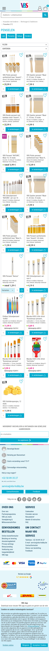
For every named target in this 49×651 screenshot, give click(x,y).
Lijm (3, 36)
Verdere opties (8, 645)
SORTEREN (6, 49)
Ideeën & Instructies (32, 519)
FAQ (26, 522)
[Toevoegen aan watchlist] (21, 55)
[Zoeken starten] (45, 15)
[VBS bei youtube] (34, 499)
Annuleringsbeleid (8, 541)
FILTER (4, 45)
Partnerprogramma (9, 514)
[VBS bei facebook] (19, 499)
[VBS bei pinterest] (29, 499)
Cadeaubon (29, 511)
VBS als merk (7, 517)
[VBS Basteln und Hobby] (24, 5)
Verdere (28, 36)
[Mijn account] (40, 8)
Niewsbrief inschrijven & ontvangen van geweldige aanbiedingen (24, 427)
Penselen (11, 36)
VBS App (5, 555)
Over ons (5, 511)
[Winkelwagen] (45, 8)
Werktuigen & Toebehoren (29, 22)
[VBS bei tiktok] (39, 499)
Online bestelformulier (10, 536)
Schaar (19, 36)
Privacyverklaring (33, 626)
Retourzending (7, 547)
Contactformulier (12, 492)
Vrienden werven (31, 514)
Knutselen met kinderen (10, 22)
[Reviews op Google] (24, 576)
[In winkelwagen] (21, 290)
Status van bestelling (33, 548)
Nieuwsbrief (29, 517)
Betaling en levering (9, 538)
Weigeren (25, 645)
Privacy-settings (8, 544)
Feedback (36, 492)
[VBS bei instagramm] (24, 499)
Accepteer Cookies (39, 645)
